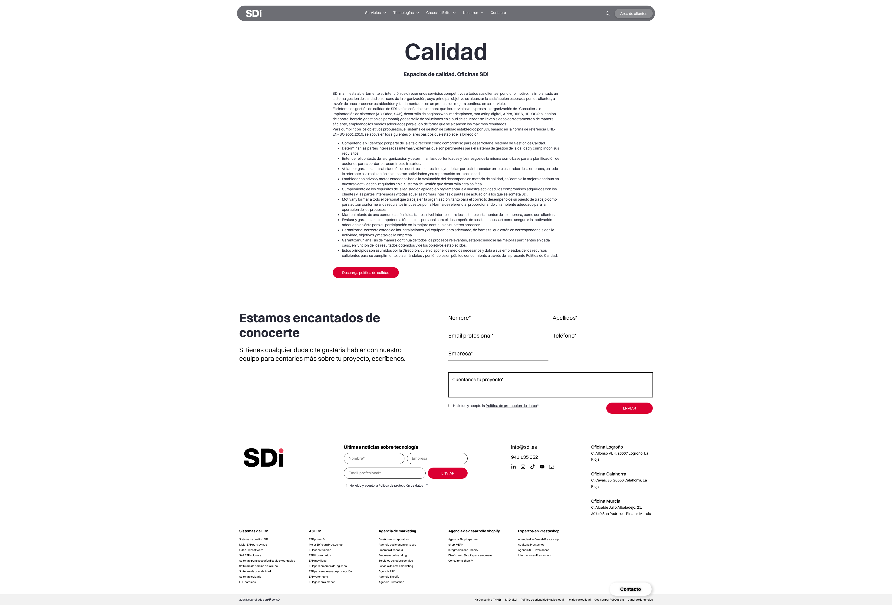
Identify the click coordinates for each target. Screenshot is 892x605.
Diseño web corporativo (394, 539)
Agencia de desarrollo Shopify (474, 531)
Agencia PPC (387, 571)
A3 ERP (315, 531)
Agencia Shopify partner (463, 539)
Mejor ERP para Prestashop (326, 544)
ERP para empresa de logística (328, 566)
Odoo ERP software (251, 550)
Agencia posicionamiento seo (397, 544)
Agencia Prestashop (391, 582)
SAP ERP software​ (250, 555)
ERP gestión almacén (322, 582)
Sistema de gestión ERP (254, 539)
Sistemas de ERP (253, 531)
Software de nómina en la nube (258, 566)
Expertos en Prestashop (539, 531)
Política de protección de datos (511, 405)
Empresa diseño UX (391, 550)
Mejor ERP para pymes (253, 544)
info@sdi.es (524, 447)
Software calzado (250, 576)
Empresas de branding (393, 555)
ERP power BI (317, 539)
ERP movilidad (318, 560)
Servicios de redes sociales (396, 560)
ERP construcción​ (320, 550)
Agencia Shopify (389, 576)
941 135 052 (524, 457)
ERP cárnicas (247, 582)
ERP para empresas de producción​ (330, 571)
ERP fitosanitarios (320, 555)
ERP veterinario (318, 576)
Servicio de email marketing (396, 566)
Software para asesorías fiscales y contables (267, 560)
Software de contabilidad (255, 571)
